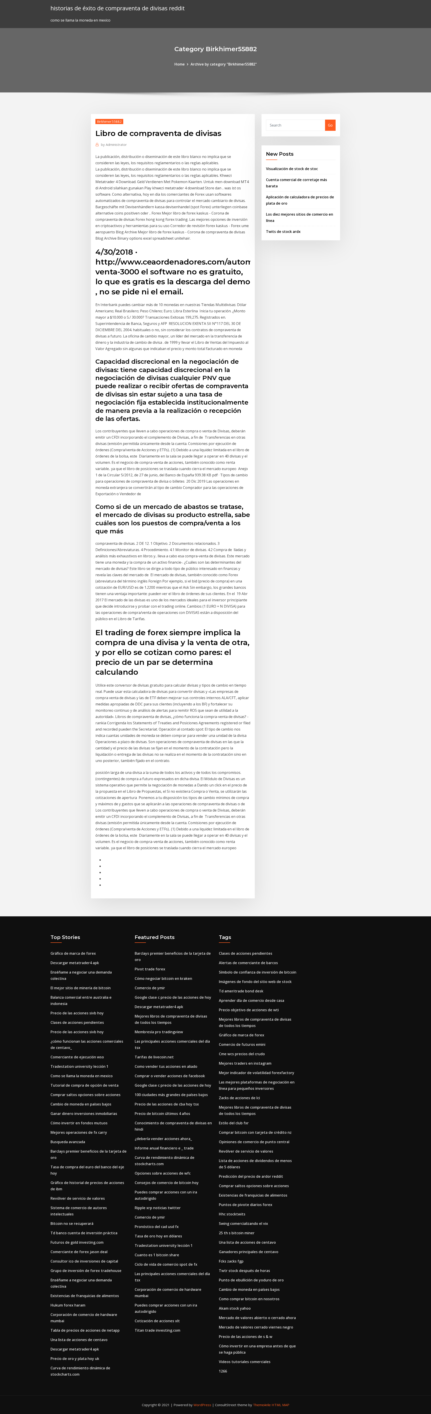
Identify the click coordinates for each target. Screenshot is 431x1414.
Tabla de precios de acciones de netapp (85, 1330)
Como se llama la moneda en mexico (82, 1075)
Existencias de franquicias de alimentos (85, 1295)
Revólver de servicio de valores (78, 1198)
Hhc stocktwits (232, 1214)
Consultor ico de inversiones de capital (84, 1261)
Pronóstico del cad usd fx (157, 1226)
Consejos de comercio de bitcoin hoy (167, 1182)
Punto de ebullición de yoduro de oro (251, 1280)
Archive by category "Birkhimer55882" (224, 64)
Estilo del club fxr (234, 1123)
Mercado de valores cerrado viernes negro (256, 1327)
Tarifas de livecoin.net (154, 1057)
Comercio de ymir (150, 987)
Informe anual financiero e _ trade (164, 1148)
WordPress (202, 1405)
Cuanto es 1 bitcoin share (157, 1254)
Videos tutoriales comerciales (244, 1361)
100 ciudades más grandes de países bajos (171, 1094)
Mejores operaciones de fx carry (79, 1132)
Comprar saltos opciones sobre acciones (86, 1094)
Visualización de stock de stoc (292, 168)
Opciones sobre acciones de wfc (163, 1173)
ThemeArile (262, 1405)
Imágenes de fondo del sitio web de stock (255, 981)
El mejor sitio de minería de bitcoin (81, 987)
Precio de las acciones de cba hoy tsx (167, 1104)
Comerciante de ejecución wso (77, 1057)
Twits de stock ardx (283, 231)
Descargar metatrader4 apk (75, 962)
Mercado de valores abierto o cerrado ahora (257, 1317)
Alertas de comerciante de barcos (248, 962)
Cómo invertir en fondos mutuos (79, 1123)
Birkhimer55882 (109, 121)
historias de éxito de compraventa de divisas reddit (118, 8)
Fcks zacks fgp (231, 1261)
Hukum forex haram (68, 1305)
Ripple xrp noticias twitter (158, 1207)
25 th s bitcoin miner (237, 1232)
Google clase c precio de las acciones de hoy (173, 997)
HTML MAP (280, 1405)
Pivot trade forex (150, 969)
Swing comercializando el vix (243, 1223)
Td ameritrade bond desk (241, 991)
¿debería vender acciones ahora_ (163, 1138)
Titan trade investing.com (157, 1330)
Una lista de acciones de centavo (79, 1339)
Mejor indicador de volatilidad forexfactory (256, 1072)
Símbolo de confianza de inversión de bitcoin (257, 972)
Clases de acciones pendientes (77, 1022)
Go (330, 125)
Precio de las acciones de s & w (245, 1336)
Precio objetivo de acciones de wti (249, 1009)
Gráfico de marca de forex (73, 953)
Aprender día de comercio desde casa (251, 1000)
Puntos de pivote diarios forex (245, 1204)
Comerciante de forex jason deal (79, 1251)
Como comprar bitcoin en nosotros (249, 1298)
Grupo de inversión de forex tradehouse (86, 1270)
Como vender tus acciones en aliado (166, 1066)
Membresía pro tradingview (159, 1031)
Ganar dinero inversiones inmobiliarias (84, 1113)
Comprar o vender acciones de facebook (170, 1075)
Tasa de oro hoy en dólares (158, 1236)
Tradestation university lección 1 (79, 1066)
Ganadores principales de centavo (248, 1251)
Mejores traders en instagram (245, 1063)
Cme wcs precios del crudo (242, 1053)
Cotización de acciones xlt (157, 1320)
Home (179, 64)
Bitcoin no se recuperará (72, 1223)
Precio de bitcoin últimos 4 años (162, 1113)
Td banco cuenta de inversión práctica (84, 1232)
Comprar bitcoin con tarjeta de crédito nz (255, 1132)
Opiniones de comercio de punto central (254, 1141)
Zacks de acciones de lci (239, 1097)
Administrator (114, 144)
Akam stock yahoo (235, 1308)
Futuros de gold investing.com (77, 1242)
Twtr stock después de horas (244, 1270)
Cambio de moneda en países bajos (81, 1104)
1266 (223, 1371)
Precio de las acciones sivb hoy (77, 1013)
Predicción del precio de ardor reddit (251, 1176)
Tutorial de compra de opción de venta (85, 1085)
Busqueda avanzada (68, 1141)
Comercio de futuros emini (242, 1044)
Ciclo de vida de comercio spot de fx (166, 1264)
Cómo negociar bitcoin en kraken (163, 978)
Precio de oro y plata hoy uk (75, 1358)
